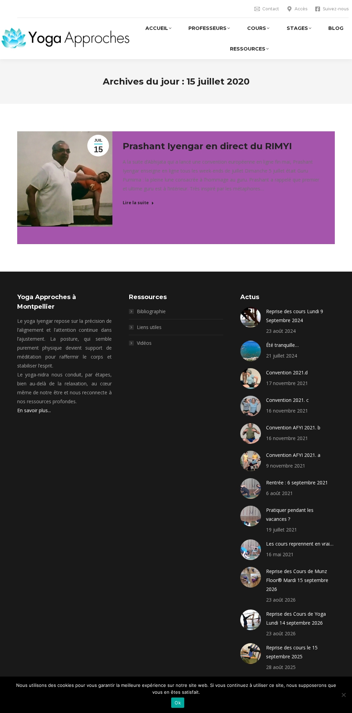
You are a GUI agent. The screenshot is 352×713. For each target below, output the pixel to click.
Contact (270, 8)
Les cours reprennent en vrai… (299, 543)
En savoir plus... (34, 410)
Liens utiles (149, 327)
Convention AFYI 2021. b (293, 427)
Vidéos (144, 343)
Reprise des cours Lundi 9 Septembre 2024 (294, 315)
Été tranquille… (282, 345)
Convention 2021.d (287, 372)
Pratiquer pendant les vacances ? (290, 514)
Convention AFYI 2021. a (293, 455)
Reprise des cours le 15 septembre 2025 (292, 652)
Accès (301, 8)
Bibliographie (151, 311)
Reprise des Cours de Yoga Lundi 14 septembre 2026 (296, 618)
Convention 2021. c (287, 400)
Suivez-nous (336, 8)
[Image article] (250, 317)
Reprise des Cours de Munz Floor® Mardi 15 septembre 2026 (297, 580)
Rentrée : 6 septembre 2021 (297, 482)
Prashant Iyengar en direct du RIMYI (207, 146)
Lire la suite (136, 203)
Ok (178, 702)
